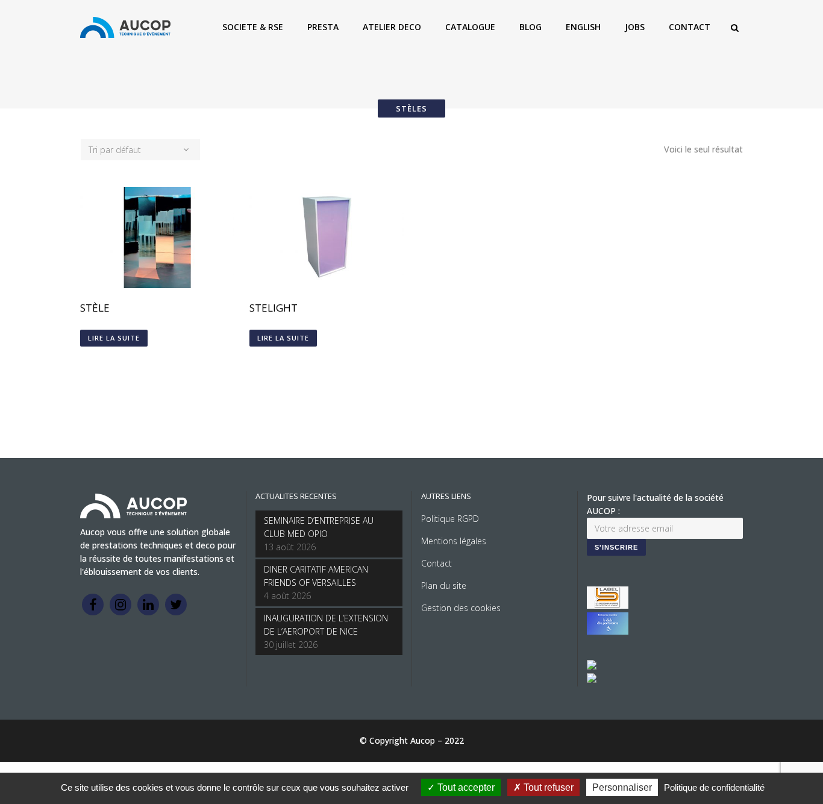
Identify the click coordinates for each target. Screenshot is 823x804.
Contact (436, 563)
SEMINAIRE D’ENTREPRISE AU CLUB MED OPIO (319, 527)
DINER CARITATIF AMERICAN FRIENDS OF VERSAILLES (316, 576)
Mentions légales (453, 541)
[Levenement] (607, 631)
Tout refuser (547, 787)
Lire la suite (114, 337)
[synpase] (591, 679)
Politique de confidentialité (714, 787)
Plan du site (443, 585)
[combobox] (140, 150)
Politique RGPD (450, 518)
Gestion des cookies (461, 608)
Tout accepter (465, 787)
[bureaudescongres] (591, 666)
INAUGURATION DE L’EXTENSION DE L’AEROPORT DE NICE (326, 624)
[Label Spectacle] (607, 605)
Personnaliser (622, 787)
